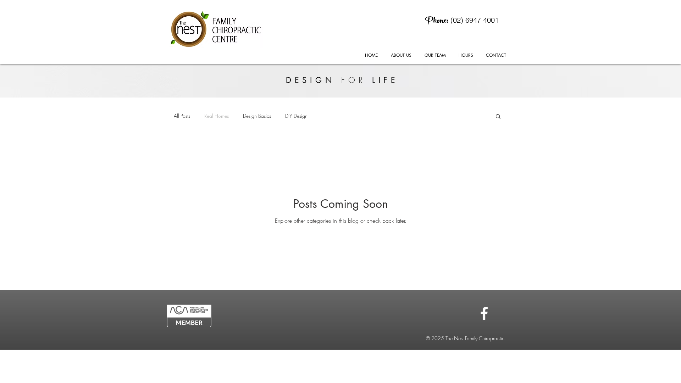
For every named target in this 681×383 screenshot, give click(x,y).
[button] (498, 117)
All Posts (182, 115)
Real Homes (216, 115)
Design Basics (257, 115)
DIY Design (296, 115)
